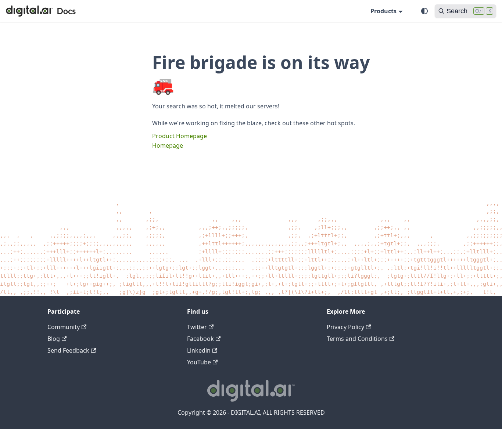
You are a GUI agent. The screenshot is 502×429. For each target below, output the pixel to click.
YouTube (199, 362)
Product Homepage (179, 136)
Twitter (197, 327)
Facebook (200, 339)
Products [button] (383, 11)
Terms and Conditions (357, 339)
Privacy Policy (345, 327)
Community (63, 327)
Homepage (167, 145)
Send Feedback (68, 350)
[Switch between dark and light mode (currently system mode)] (424, 11)
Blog (53, 339)
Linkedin (199, 350)
